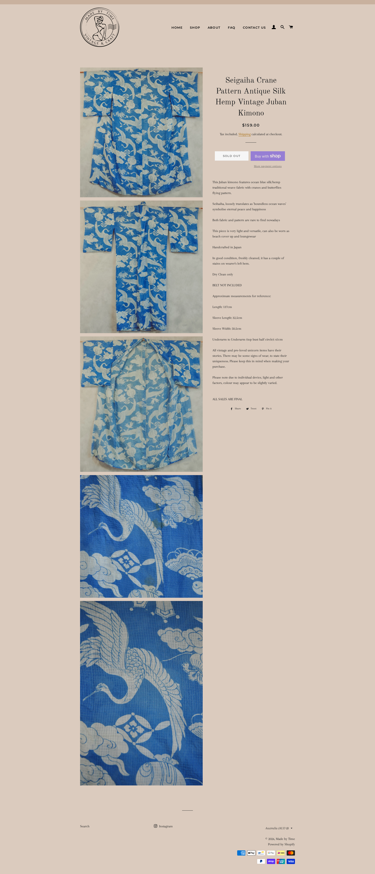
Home (177, 28)
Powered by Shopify (281, 844)
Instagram (165, 826)
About (214, 28)
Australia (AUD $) (277, 828)
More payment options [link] (268, 166)
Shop (195, 28)
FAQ (231, 28)
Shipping (244, 134)
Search (84, 826)
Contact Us (254, 28)
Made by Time (285, 839)
